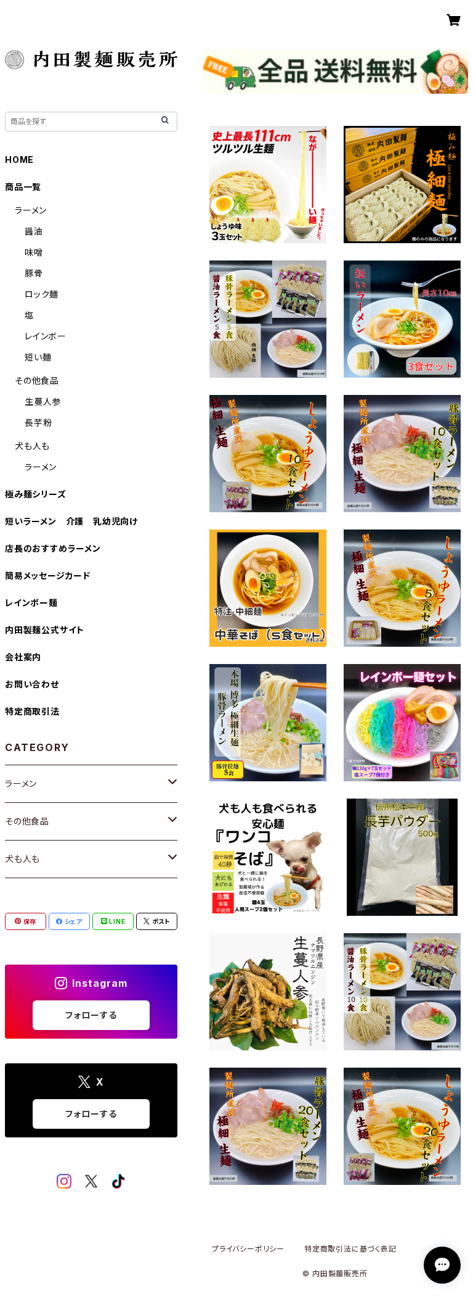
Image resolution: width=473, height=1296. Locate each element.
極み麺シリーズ (36, 494)
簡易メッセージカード (48, 575)
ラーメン (31, 210)
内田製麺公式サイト (44, 630)
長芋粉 (38, 422)
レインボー (46, 336)
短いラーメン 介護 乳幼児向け (71, 521)
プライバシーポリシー (248, 1248)
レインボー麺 (31, 602)
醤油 (34, 231)
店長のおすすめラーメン (53, 548)
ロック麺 (42, 294)
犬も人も (32, 446)
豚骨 (34, 273)
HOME (19, 159)
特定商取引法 (32, 711)
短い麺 (38, 357)
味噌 (34, 252)
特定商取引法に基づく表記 (350, 1248)
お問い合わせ (32, 684)
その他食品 (37, 380)
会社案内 (23, 657)
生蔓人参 (43, 401)
